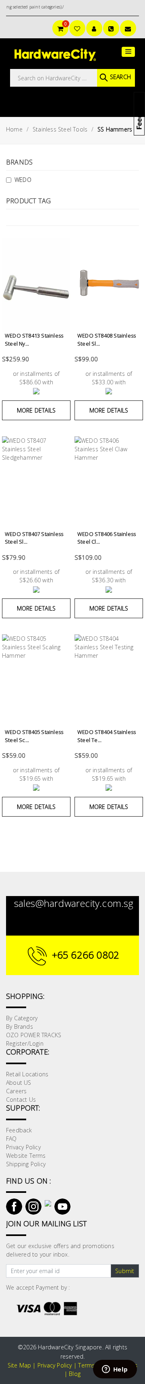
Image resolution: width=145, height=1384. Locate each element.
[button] (128, 52)
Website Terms (26, 1155)
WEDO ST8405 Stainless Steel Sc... (34, 736)
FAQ (11, 1138)
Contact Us (21, 1099)
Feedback (19, 1130)
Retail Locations (27, 1074)
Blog (75, 1374)
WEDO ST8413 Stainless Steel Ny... (34, 339)
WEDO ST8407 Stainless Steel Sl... (34, 538)
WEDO (22, 179)
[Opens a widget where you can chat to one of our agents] (115, 1370)
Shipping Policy (26, 1164)
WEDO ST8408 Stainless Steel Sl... (106, 339)
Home (14, 129)
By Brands (19, 1026)
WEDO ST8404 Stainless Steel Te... (106, 736)
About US (18, 1082)
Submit (124, 1271)
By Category (21, 1018)
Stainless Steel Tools (60, 129)
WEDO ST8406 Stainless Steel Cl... (106, 538)
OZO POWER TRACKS (33, 1035)
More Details (36, 410)
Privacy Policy (23, 1147)
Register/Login (25, 1043)
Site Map (19, 1365)
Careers (16, 1091)
